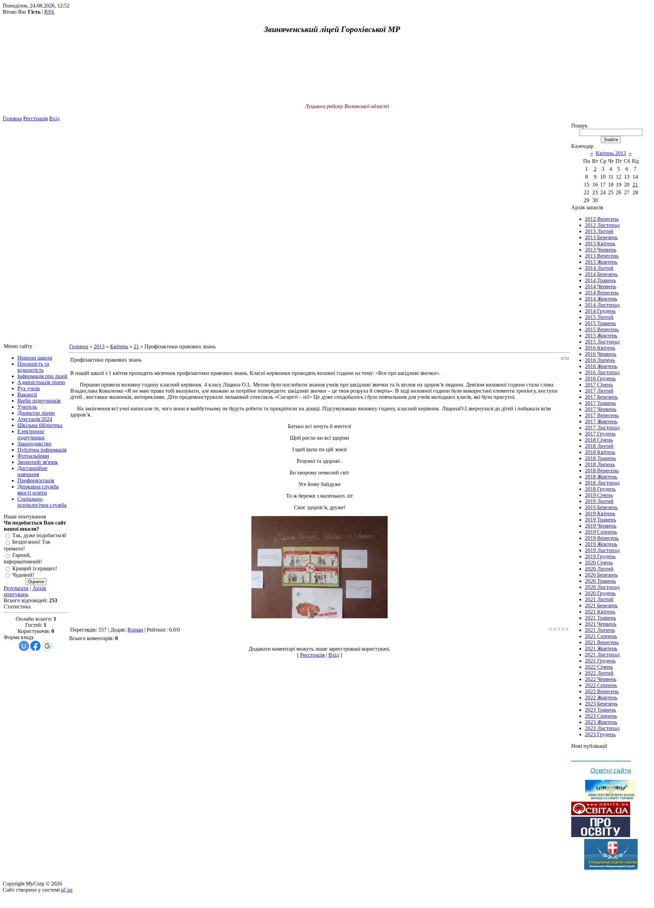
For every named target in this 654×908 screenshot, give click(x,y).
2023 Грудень (600, 734)
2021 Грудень (600, 661)
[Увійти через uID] (24, 646)
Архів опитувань (25, 591)
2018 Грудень (600, 489)
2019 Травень (600, 520)
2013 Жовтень (601, 262)
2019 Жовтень (601, 544)
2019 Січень (599, 495)
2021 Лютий (599, 599)
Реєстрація (35, 118)
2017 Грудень (600, 434)
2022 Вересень (602, 691)
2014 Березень (601, 274)
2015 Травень (600, 323)
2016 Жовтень (601, 366)
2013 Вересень (602, 256)
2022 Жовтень (601, 697)
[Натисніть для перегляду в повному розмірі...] (319, 616)
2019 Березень (601, 507)
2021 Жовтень (601, 648)
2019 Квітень (600, 513)
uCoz (67, 890)
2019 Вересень (602, 538)
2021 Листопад (602, 654)
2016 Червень (600, 354)
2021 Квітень (600, 612)
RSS (49, 12)
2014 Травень (600, 280)
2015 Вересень (602, 329)
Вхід (54, 118)
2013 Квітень (600, 243)
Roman (135, 630)
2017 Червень (600, 409)
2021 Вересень (602, 642)
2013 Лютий (599, 231)
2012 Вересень (602, 219)
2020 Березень (601, 575)
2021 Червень (600, 624)
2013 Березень (601, 237)
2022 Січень (599, 667)
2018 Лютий (599, 446)
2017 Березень (601, 397)
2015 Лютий (599, 317)
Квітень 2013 (611, 153)
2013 (99, 346)
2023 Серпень (601, 716)
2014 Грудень (600, 311)
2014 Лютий (599, 268)
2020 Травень (600, 581)
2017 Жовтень (601, 421)
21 (136, 346)
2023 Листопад (602, 728)
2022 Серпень (601, 685)
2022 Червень (600, 679)
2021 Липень (600, 630)
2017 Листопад (602, 427)
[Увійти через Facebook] (35, 646)
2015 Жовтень (601, 335)
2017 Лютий (599, 391)
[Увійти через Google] (47, 645)
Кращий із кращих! (34, 568)
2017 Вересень (602, 415)
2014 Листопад (602, 305)
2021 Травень (600, 618)
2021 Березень (601, 605)
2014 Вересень (602, 293)
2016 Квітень (600, 348)
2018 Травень (600, 458)
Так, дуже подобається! (39, 535)
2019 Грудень (600, 556)
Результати (16, 588)
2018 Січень (599, 440)
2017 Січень (599, 385)
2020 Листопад (602, 587)
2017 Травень (600, 403)
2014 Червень (600, 286)
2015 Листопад (602, 342)
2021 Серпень (601, 636)
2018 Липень (600, 464)
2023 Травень (600, 710)
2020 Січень (599, 562)
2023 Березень (601, 704)
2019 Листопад (602, 550)
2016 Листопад (602, 372)
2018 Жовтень (601, 477)
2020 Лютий (599, 569)
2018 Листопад (602, 483)
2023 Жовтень (601, 722)
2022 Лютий (599, 673)
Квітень (119, 346)
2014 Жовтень (601, 299)
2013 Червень (600, 250)
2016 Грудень (600, 378)
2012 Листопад (602, 225)
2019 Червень (600, 526)
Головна (12, 118)
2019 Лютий (599, 501)
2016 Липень (600, 360)
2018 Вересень (602, 470)
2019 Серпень (601, 532)
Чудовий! (23, 575)
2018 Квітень (600, 452)
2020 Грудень (600, 593)
